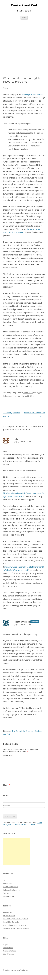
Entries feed (8, 947)
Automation (28, 392)
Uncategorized (9, 896)
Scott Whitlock (22, 621)
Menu (24, 18)
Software (7, 893)
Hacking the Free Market (32, 94)
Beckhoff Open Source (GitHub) (15, 919)
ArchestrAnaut (9, 915)
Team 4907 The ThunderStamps (16, 928)
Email (6, 795)
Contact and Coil (24, 5)
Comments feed (9, 951)
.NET (5, 880)
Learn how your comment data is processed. (22, 823)
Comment (8, 755)
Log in (5, 944)
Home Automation (10, 886)
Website (6, 805)
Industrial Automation (12, 890)
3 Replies (7, 88)
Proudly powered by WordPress (15, 970)
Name (6, 785)
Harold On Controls (11, 922)
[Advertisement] (24, 48)
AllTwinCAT (7, 912)
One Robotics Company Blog (14, 925)
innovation (14, 396)
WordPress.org (9, 954)
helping (6, 396)
